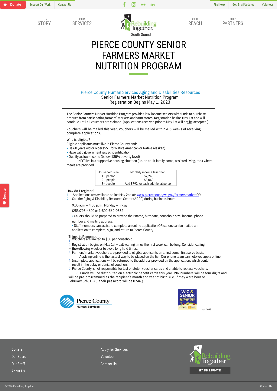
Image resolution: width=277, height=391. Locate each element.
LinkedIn (152, 4)
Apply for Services (114, 349)
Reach (195, 21)
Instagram (133, 4)
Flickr (143, 4)
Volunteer (267, 4)
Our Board (18, 356)
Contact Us (64, 4)
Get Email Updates (243, 4)
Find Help (219, 4)
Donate (16, 349)
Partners (232, 21)
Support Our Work (40, 4)
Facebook (124, 4)
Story (44, 21)
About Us (18, 371)
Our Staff (18, 364)
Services (82, 21)
